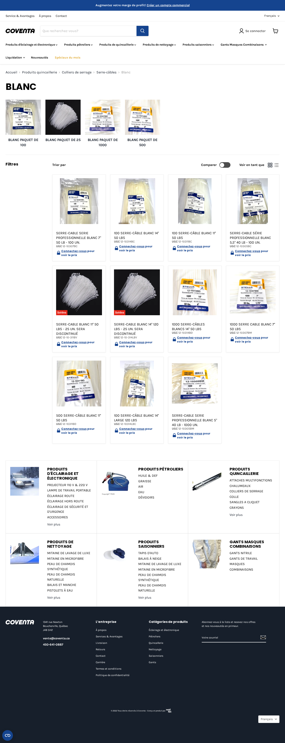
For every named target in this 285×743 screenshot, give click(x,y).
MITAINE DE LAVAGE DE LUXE (68, 553)
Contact (61, 16)
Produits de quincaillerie (116, 44)
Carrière (100, 662)
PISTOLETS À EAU (60, 590)
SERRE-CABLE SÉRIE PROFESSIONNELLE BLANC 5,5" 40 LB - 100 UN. (250, 237)
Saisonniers (156, 655)
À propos (45, 16)
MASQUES (237, 564)
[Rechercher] (142, 31)
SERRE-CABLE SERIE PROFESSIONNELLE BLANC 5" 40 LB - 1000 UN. (194, 420)
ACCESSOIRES (57, 517)
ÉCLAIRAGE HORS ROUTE (65, 501)
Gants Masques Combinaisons (242, 44)
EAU (141, 492)
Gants (152, 662)
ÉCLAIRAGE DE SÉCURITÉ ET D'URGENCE (67, 509)
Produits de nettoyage (158, 44)
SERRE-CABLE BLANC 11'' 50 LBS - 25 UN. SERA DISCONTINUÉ (77, 329)
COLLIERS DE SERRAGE (246, 491)
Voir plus (53, 524)
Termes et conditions (108, 668)
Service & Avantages (20, 16)
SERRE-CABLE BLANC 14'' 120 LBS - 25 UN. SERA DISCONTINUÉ (136, 329)
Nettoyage (155, 649)
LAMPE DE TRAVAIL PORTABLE (69, 490)
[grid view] (270, 165)
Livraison (101, 642)
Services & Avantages (109, 636)
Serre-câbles (106, 72)
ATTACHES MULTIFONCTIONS (251, 480)
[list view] (276, 165)
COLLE (234, 497)
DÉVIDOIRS (146, 497)
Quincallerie (156, 642)
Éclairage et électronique (164, 630)
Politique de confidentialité (112, 675)
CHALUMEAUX (240, 486)
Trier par (59, 165)
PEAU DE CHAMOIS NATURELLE (61, 576)
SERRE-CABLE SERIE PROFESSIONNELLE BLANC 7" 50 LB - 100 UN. (78, 237)
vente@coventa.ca (56, 638)
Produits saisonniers (197, 44)
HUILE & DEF (148, 476)
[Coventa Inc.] (20, 622)
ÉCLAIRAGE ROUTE (60, 496)
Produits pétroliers (77, 44)
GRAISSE (144, 481)
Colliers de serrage (77, 72)
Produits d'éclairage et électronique (31, 44)
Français (270, 15)
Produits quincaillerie (39, 72)
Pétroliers (154, 636)
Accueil (11, 72)
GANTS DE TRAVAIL (244, 559)
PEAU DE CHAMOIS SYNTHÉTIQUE (61, 566)
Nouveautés (39, 57)
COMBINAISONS (241, 569)
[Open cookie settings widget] (7, 735)
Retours (100, 649)
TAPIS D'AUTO (148, 553)
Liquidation (14, 57)
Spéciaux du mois (67, 57)
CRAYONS (237, 508)
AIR (140, 487)
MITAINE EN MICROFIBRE (65, 559)
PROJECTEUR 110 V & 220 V (67, 485)
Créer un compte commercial (168, 5)
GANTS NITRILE (241, 553)
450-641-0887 (53, 644)
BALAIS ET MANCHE (61, 585)
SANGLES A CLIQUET (245, 502)
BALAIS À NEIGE (149, 559)
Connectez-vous (74, 251)
